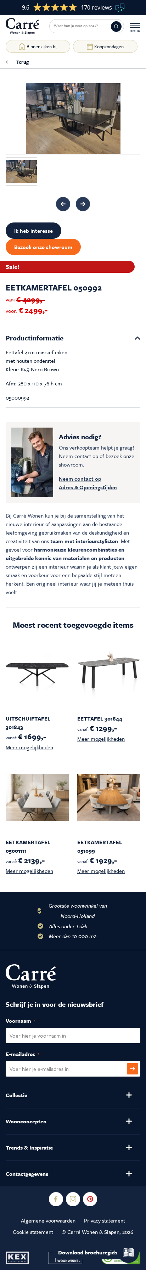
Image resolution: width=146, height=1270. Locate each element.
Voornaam (28, 1021)
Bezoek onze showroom (43, 247)
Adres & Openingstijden (88, 487)
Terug (22, 62)
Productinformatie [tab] (34, 338)
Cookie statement (33, 1232)
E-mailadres (30, 1054)
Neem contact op (80, 478)
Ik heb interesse (33, 231)
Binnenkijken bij (42, 46)
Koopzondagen (109, 46)
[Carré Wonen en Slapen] (27, 26)
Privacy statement (104, 1220)
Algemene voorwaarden (48, 1220)
